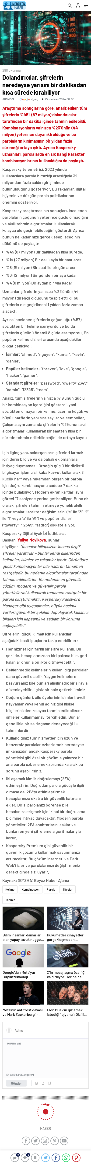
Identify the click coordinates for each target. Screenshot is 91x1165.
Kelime (9, 889)
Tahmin (10, 900)
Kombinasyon (30, 889)
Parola (51, 889)
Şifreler (68, 889)
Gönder (16, 1083)
